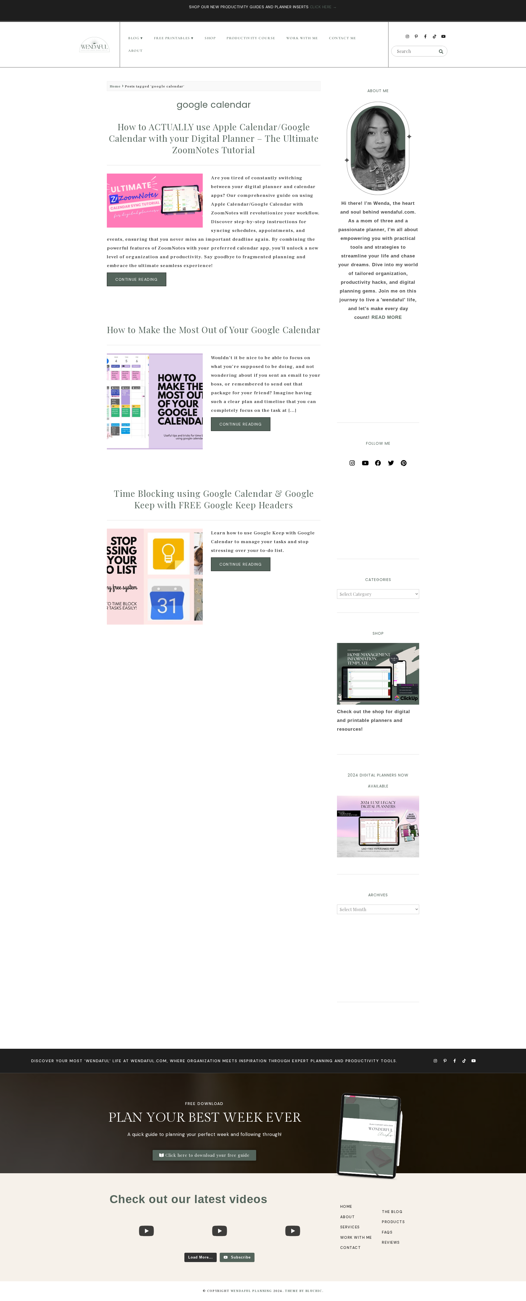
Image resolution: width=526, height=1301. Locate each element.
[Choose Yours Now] (378, 855)
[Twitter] (391, 461)
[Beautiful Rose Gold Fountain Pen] (219, 1250)
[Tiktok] (434, 36)
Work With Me (302, 38)
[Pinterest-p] (416, 36)
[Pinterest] (404, 461)
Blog (133, 38)
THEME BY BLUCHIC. (304, 1291)
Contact (350, 1247)
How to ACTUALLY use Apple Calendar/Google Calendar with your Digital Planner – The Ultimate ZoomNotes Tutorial (214, 138)
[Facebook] (378, 461)
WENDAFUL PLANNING (251, 1291)
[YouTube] (365, 461)
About (135, 51)
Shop (210, 38)
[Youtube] (443, 36)
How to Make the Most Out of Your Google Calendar (214, 329)
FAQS (387, 1232)
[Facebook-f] (425, 36)
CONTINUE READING (136, 279)
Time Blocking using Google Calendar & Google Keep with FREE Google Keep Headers (214, 499)
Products (393, 1222)
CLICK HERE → (323, 6)
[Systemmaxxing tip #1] (146, 1250)
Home (115, 86)
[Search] (441, 51)
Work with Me (356, 1237)
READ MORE (386, 317)
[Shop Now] (378, 674)
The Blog (392, 1211)
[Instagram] (407, 36)
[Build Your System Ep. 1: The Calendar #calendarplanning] (292, 1250)
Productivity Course (251, 38)
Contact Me (342, 38)
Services (350, 1227)
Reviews (391, 1242)
